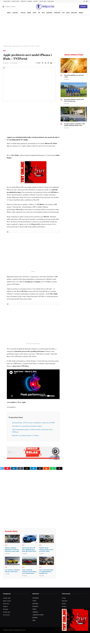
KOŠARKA (35, 603)
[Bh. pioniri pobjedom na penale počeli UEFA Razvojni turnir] (74, 89)
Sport (34, 12)
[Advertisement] (45, 30)
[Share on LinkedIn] (51, 63)
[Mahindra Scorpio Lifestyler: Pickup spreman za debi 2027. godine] (46, 539)
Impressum (64, 601)
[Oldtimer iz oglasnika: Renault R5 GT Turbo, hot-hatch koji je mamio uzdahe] (12, 539)
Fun (63, 12)
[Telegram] (4, 137)
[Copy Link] (48, 63)
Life (39, 12)
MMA (34, 620)
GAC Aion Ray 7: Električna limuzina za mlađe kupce (12, 570)
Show (68, 12)
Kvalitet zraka (42, 1)
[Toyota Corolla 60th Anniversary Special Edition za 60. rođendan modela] (29, 561)
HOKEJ (34, 609)
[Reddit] (4, 133)
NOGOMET (36, 598)
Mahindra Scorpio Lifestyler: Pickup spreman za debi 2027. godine (46, 549)
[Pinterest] (4, 117)
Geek (4, 50)
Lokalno (15, 12)
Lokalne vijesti (6, 1)
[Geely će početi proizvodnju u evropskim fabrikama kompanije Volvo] (46, 561)
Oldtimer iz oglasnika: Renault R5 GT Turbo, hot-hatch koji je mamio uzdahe (12, 549)
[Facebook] (4, 109)
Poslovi (23, 12)
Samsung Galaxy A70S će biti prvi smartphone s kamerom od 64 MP (33, 423)
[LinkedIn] (4, 129)
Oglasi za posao (15, 1)
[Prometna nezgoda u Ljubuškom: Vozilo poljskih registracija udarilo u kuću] (74, 114)
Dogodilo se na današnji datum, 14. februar (25, 435)
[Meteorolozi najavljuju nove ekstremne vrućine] (74, 65)
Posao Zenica (50, 1)
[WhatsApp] (4, 142)
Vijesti (9, 12)
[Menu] (3, 7)
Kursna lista (23, 1)
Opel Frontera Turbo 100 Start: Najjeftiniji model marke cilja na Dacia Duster (29, 549)
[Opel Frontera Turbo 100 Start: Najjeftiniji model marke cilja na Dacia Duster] (29, 539)
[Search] (86, 1)
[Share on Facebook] (42, 63)
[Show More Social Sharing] (54, 63)
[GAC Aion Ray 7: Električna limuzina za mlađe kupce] (12, 561)
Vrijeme (81, 12)
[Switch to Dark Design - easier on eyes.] (84, 1)
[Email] (4, 121)
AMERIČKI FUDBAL (38, 615)
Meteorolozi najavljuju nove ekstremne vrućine (74, 76)
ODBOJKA (35, 612)
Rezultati (74, 12)
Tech (43, 12)
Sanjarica (30, 1)
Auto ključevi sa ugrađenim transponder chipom (27, 426)
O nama (64, 598)
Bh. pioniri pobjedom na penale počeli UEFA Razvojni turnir (74, 100)
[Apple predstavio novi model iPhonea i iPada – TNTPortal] (29, 84)
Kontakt (83, 6)
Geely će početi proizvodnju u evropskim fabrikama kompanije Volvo (46, 571)
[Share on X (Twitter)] (45, 63)
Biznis (29, 12)
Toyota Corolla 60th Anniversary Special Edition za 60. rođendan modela (29, 571)
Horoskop (35, 1)
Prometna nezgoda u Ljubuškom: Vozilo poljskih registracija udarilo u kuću (74, 124)
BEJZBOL (35, 617)
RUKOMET (35, 606)
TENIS (34, 601)
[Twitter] (4, 113)
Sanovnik (49, 12)
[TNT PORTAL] (45, 7)
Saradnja (64, 606)
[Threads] (4, 146)
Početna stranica (7, 46)
